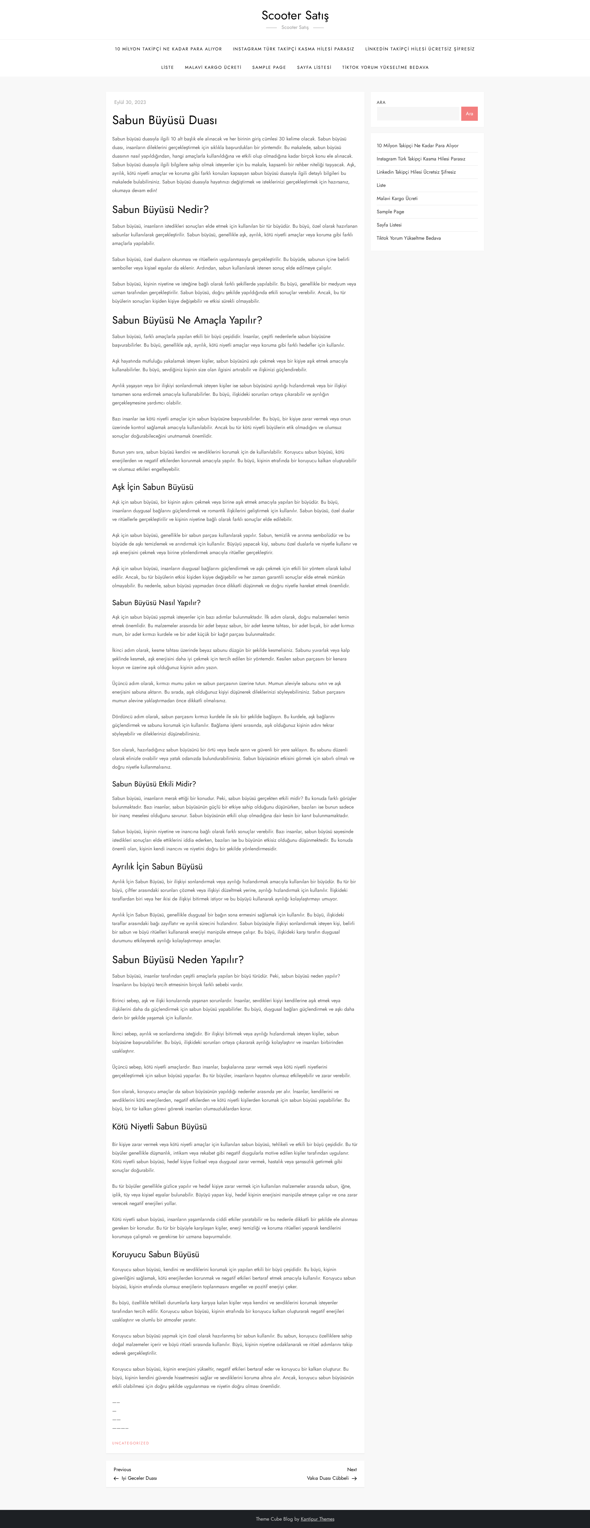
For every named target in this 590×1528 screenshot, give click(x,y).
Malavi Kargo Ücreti (213, 67)
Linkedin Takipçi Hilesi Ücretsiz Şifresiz (420, 49)
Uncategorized (130, 1443)
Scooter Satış (295, 15)
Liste (167, 67)
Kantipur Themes (317, 1518)
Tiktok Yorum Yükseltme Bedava (385, 67)
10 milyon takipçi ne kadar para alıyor (168, 49)
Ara (381, 102)
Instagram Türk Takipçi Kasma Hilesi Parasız (294, 49)
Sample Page (269, 67)
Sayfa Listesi (314, 67)
